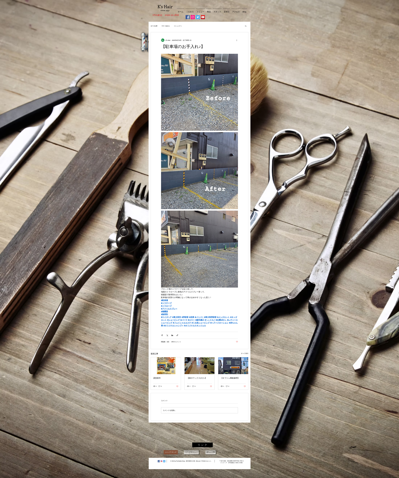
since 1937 (165, 10)
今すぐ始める (166, 26)
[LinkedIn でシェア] (172, 335)
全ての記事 (154, 26)
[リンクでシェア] (177, 335)
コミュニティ (178, 26)
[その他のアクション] (236, 40)
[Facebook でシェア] (162, 335)
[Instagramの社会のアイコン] (193, 17)
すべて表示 (244, 353)
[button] (246, 26)
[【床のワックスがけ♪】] (200, 365)
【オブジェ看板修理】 (230, 378)
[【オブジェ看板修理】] (233, 365)
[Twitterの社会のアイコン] (164, 461)
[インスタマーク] (161, 461)
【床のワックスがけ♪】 (197, 378)
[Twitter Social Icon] (198, 17)
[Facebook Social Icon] (188, 17)
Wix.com (198, 461)
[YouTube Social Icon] (203, 17)
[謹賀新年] (166, 365)
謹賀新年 (157, 378)
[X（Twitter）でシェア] (167, 335)
